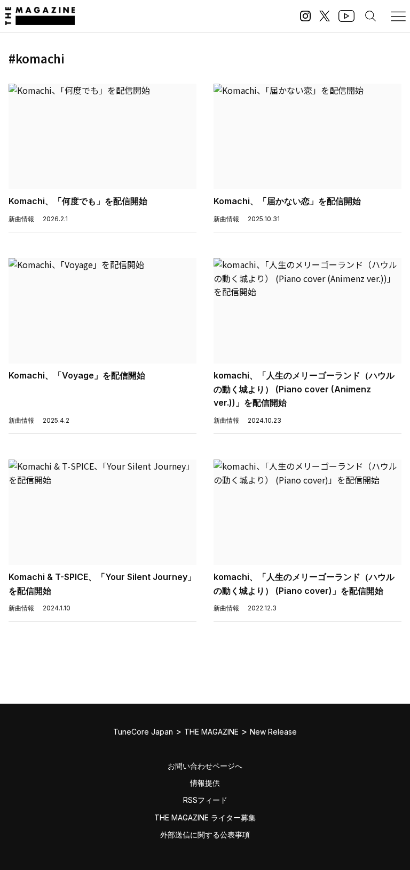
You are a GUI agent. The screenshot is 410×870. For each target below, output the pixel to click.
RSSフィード (205, 799)
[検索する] (370, 16)
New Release (273, 731)
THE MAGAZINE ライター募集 (205, 817)
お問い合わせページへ (205, 765)
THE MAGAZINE (211, 731)
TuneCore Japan (143, 731)
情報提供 (205, 782)
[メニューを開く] (398, 16)
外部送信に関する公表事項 (205, 834)
